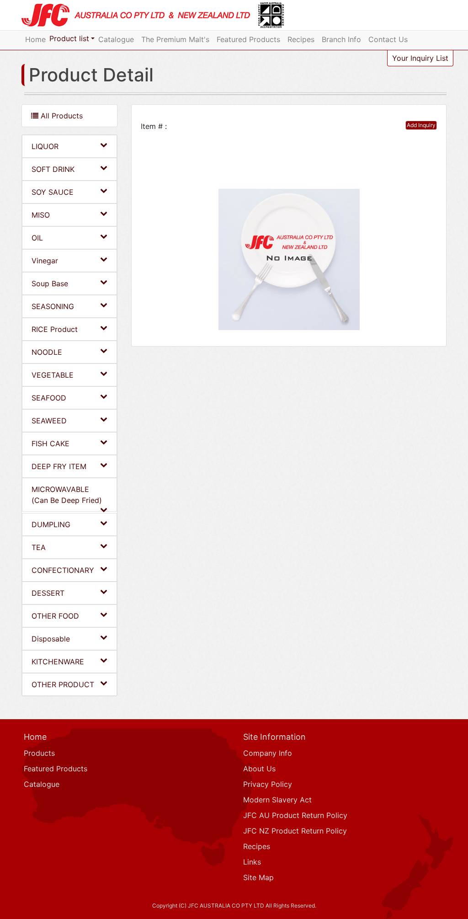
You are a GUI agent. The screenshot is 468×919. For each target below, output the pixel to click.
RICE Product (55, 329)
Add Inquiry (421, 125)
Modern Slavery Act (277, 799)
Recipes (300, 39)
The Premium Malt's (175, 39)
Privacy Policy (267, 784)
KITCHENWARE (58, 661)
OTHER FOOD (55, 615)
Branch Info (341, 39)
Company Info (267, 753)
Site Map (258, 877)
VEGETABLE (53, 374)
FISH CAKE (50, 443)
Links (252, 861)
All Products (60, 115)
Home (35, 39)
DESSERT (48, 593)
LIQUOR (45, 146)
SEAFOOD (49, 397)
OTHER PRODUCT (63, 684)
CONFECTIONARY (63, 570)
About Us (259, 768)
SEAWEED (49, 420)
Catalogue (116, 39)
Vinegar (45, 260)
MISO (41, 214)
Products (39, 753)
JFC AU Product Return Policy (295, 815)
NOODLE (47, 352)
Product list (69, 38)
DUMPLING (51, 524)
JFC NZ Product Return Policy (295, 830)
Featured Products (248, 39)
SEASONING (53, 306)
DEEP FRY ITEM (59, 466)
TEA (39, 547)
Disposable (51, 638)
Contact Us (388, 39)
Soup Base (50, 283)
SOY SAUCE (53, 192)
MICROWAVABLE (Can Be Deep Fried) (67, 495)
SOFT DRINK (53, 169)
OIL (37, 237)
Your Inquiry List (420, 58)
